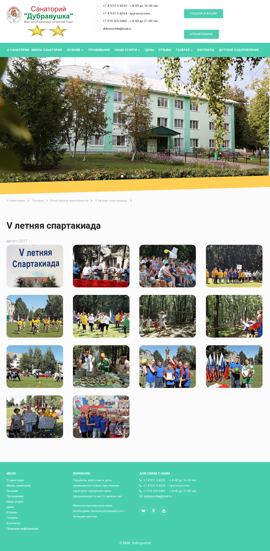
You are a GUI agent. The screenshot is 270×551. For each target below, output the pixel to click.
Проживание (99, 50)
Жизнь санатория (46, 50)
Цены (149, 50)
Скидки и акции (203, 13)
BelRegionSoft (141, 543)
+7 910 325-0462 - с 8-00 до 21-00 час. (131, 21)
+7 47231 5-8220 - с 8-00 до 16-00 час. (131, 6)
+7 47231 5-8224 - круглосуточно (126, 13)
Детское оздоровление (239, 50)
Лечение (73, 50)
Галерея (183, 50)
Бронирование (201, 34)
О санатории (18, 50)
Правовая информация (22, 528)
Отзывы (164, 50)
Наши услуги (126, 50)
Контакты (205, 50)
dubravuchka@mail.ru (117, 29)
